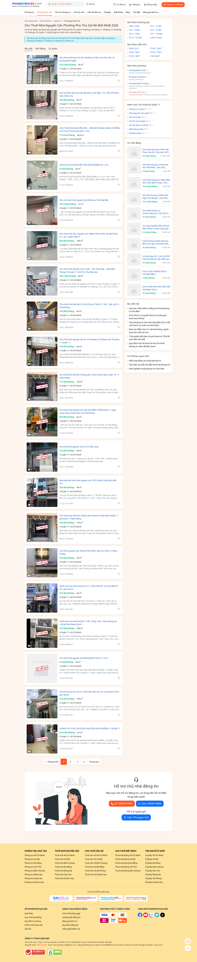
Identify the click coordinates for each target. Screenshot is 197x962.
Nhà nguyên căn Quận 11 (140, 113)
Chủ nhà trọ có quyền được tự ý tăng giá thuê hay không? (147, 317)
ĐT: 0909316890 (123, 803)
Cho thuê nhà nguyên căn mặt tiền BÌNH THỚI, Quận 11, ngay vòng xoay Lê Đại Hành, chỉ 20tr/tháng (87, 411)
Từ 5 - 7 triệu (134, 33)
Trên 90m (155, 55)
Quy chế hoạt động (33, 917)
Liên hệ (28, 929)
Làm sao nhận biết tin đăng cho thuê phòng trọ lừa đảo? (149, 310)
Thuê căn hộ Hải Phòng (95, 870)
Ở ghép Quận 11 (136, 133)
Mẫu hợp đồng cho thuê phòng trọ (145, 360)
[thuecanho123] (111, 898)
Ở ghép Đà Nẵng (152, 863)
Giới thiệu (29, 913)
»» (84, 761)
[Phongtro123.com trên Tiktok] (162, 916)
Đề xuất (28, 48)
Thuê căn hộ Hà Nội (93, 859)
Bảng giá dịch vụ (150, 12)
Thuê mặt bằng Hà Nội (125, 859)
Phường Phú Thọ (137, 92)
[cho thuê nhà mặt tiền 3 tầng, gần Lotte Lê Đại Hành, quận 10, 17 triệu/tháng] (42, 386)
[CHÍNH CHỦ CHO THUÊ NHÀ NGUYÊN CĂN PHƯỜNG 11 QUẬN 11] (42, 739)
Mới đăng (40, 48)
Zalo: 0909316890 (151, 803)
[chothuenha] (85, 898)
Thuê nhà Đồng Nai (63, 870)
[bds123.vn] (61, 898)
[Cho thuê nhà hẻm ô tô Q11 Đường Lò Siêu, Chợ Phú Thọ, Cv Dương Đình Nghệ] (42, 69)
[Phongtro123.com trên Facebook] (140, 916)
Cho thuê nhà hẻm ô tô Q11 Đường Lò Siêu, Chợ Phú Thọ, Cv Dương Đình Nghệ (87, 59)
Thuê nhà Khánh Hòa (64, 878)
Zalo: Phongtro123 (138, 817)
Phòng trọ (29, 12)
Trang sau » (94, 761)
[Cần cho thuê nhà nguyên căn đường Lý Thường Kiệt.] (42, 210)
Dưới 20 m (134, 48)
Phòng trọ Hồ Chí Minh (35, 855)
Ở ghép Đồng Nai (153, 874)
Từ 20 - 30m (156, 48)
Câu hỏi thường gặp (71, 913)
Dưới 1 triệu (134, 26)
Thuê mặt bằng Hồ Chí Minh (127, 855)
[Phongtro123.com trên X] (157, 916)
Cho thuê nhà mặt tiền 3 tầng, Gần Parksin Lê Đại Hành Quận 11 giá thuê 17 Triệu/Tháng (88, 517)
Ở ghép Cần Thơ (152, 870)
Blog (128, 12)
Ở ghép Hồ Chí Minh (154, 855)
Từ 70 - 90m (134, 55)
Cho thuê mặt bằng (125, 851)
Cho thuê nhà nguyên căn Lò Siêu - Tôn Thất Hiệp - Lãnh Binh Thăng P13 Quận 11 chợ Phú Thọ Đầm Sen (87, 270)
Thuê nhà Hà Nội (62, 859)
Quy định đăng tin (70, 925)
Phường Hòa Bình (137, 77)
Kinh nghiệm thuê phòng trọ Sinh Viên (146, 368)
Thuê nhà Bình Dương (65, 863)
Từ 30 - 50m (134, 52)
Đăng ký (136, 4)
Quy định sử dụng (33, 921)
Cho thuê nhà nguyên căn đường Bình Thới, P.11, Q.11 (83, 658)
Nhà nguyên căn (44, 12)
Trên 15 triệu (156, 37)
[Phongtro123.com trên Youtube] (145, 916)
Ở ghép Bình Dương (154, 867)
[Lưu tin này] (118, 81)
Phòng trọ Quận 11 (138, 109)
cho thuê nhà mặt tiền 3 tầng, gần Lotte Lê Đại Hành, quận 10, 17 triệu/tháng (89, 376)
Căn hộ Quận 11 (136, 117)
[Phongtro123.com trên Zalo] (151, 916)
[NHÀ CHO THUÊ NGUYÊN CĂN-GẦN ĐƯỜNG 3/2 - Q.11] (42, 175)
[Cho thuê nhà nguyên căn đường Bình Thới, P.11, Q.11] (42, 668)
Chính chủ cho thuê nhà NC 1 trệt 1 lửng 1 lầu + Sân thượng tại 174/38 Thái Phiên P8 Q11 (88, 623)
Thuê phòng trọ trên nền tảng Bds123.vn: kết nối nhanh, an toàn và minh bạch (149, 324)
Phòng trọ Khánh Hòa (34, 882)
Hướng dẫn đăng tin (71, 917)
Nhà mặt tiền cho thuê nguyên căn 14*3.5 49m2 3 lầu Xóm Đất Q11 (87, 482)
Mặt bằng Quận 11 (137, 129)
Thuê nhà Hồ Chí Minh (65, 855)
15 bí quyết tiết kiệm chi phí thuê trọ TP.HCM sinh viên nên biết (149, 338)
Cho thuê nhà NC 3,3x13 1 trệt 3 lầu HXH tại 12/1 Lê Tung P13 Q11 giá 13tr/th (89, 693)
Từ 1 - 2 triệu (156, 26)
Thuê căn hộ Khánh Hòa (96, 874)
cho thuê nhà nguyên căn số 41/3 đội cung (78, 446)
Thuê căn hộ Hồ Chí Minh (96, 855)
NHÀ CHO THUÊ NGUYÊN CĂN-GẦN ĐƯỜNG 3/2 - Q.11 (84, 164)
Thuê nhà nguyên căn (67, 851)
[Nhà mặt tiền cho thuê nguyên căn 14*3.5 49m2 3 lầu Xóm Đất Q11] (42, 492)
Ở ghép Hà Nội (151, 859)
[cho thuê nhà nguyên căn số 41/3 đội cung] (42, 457)
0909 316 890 (41, 945)
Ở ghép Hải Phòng (153, 878)
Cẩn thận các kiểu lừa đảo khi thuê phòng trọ (149, 364)
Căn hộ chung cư (63, 12)
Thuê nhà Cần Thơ (63, 874)
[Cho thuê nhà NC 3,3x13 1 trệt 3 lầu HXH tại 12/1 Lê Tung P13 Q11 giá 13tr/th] (42, 703)
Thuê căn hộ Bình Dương (96, 863)
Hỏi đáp (136, 12)
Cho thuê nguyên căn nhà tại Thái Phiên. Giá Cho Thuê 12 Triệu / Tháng (88, 552)
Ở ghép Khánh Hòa (154, 882)
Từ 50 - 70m (156, 52)
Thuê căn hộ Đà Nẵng (94, 867)
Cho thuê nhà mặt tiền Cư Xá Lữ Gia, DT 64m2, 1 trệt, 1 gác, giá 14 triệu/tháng (89, 306)
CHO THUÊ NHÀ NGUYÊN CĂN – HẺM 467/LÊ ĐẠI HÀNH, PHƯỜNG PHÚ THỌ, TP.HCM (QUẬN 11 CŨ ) (89, 129)
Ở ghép (107, 12)
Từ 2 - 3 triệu (134, 30)
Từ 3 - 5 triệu (156, 30)
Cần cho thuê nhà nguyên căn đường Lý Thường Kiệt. (84, 200)
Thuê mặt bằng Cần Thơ (126, 867)
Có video (52, 48)
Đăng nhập (152, 4)
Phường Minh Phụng (138, 83)
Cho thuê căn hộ (94, 851)
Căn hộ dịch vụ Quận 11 (140, 125)
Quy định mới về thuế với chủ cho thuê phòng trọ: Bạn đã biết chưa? (147, 345)
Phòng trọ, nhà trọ (36, 851)
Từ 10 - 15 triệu (135, 37)
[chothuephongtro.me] (136, 898)
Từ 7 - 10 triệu (157, 33)
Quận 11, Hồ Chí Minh (71, 68)
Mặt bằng (118, 12)
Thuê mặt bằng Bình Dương (127, 870)
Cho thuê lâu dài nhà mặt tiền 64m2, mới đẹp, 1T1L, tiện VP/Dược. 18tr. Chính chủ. (89, 94)
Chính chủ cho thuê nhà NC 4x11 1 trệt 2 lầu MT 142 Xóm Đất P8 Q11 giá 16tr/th (88, 587)
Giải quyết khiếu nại (71, 929)
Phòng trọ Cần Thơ (33, 867)
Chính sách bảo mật (33, 925)
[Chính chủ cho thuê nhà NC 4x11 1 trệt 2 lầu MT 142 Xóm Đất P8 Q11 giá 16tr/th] (42, 598)
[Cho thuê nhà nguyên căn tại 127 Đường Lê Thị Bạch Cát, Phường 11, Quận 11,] (42, 351)
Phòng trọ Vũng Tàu (33, 878)
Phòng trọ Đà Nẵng (33, 863)
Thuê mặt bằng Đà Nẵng (126, 863)
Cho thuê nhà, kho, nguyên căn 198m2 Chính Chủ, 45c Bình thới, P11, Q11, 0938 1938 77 (88, 235)
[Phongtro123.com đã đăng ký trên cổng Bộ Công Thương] (35, 952)
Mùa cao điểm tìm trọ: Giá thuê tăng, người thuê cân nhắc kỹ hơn (149, 331)
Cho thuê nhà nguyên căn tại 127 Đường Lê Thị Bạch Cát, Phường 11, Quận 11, (89, 341)
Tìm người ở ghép (155, 851)
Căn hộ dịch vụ (94, 12)
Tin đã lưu (121, 4)
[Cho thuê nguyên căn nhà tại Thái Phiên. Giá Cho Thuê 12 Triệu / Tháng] (42, 562)
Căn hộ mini (79, 12)
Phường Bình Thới (137, 70)
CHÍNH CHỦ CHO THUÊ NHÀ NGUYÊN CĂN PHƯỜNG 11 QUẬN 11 (89, 728)
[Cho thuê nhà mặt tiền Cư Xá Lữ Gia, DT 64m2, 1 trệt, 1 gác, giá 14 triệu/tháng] (42, 316)
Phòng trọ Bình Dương (35, 870)
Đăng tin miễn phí (175, 4)
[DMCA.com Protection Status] (54, 952)
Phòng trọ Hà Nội (32, 859)
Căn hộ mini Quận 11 (138, 121)
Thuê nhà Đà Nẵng (63, 867)
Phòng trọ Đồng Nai (33, 874)
